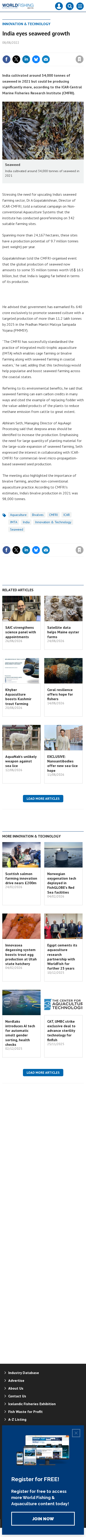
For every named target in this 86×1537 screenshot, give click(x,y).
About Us (15, 1388)
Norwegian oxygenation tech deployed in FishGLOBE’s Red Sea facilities (61, 883)
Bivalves (38, 515)
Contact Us (17, 1396)
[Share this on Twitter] (16, 59)
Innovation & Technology (26, 24)
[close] (83, 49)
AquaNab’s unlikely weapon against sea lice (20, 761)
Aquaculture (18, 515)
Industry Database (23, 1372)
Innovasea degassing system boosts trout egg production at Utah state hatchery (21, 954)
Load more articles (43, 799)
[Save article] (79, 59)
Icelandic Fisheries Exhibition (32, 1403)
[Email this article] (46, 59)
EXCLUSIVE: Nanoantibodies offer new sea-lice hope (62, 763)
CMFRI (53, 515)
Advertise (16, 1380)
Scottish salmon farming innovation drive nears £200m (21, 878)
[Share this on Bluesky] (36, 59)
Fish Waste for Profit (25, 1411)
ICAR (66, 515)
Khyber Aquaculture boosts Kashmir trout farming (18, 696)
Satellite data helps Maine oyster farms (63, 632)
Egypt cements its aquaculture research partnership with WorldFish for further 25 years (62, 956)
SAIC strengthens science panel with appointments (20, 632)
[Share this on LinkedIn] (26, 59)
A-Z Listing (17, 1419)
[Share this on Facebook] (6, 59)
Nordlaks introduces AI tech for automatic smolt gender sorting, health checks (20, 1033)
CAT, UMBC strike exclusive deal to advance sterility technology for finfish (61, 1030)
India (26, 522)
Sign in (25, 49)
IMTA (13, 522)
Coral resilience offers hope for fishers (60, 694)
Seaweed (16, 529)
